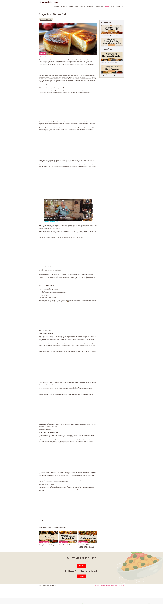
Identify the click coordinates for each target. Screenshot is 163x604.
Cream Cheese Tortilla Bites (66, 545)
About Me (56, 6)
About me (97, 585)
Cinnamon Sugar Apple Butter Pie (109, 35)
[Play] (87, 211)
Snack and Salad (99, 6)
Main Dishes (64, 6)
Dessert (107, 6)
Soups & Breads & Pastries (86, 6)
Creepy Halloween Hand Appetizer (48, 545)
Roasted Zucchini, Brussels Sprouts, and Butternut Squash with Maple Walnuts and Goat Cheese (88, 546)
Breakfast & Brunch (73, 6)
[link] (45, 200)
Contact (118, 6)
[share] (80, 200)
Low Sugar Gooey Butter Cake (56, 200)
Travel (112, 6)
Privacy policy (114, 585)
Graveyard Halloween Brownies (109, 62)
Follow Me (81, 565)
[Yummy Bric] (48, 2)
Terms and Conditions (105, 585)
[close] (82, 599)
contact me (121, 585)
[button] (122, 6)
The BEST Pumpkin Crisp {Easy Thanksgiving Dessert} (109, 48)
